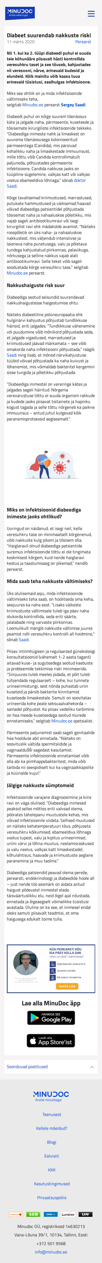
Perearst (83, 42)
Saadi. (24, 639)
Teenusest (51, 1114)
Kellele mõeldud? (51, 1128)
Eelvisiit (51, 1156)
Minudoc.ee (33, 104)
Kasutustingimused (52, 1183)
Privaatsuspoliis (51, 1197)
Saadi (12, 355)
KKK (51, 1170)
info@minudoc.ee (51, 1252)
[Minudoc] (20, 13)
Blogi (51, 1142)
